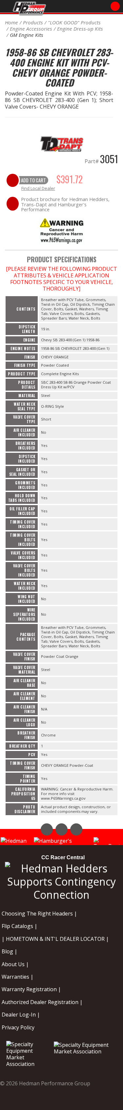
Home (11, 22)
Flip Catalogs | (19, 926)
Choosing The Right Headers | (39, 913)
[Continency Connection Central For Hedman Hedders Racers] (61, 880)
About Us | (15, 964)
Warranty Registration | (31, 989)
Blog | (9, 951)
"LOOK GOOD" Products (74, 22)
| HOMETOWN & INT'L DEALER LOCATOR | (55, 938)
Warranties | (17, 976)
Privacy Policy (18, 1027)
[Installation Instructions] (61, 230)
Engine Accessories (31, 28)
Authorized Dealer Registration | (42, 1002)
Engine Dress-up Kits (80, 28)
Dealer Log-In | (21, 1014)
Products (33, 22)
